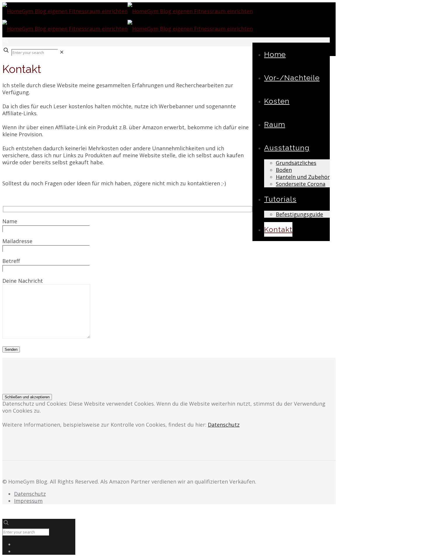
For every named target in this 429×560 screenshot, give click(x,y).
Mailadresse (17, 241)
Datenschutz (224, 424)
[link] (62, 51)
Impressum (28, 500)
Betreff (11, 260)
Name (9, 221)
